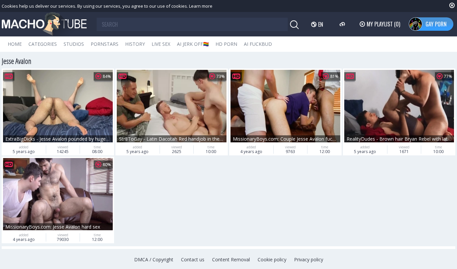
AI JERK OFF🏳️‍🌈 (193, 44)
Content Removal (231, 259)
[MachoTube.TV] (44, 24)
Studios (74, 44)
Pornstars (104, 44)
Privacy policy (308, 259)
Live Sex (161, 44)
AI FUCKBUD (258, 44)
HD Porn (226, 44)
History (135, 44)
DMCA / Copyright (153, 259)
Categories (42, 44)
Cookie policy (272, 259)
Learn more (200, 6)
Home (15, 44)
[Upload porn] (343, 24)
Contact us (192, 259)
